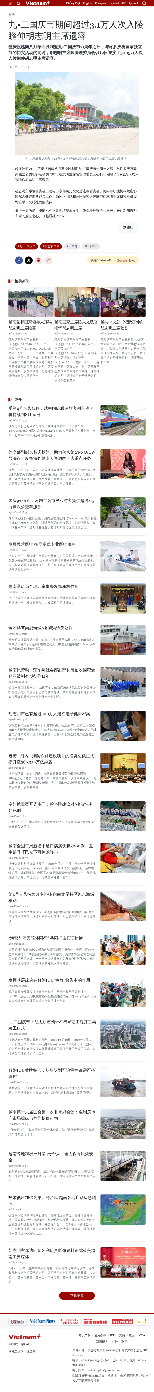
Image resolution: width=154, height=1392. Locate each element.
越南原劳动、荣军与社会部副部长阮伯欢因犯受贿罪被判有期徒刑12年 (51, 673)
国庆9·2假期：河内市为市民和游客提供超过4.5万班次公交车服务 (51, 503)
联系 (125, 1341)
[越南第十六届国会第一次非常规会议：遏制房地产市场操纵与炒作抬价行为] (123, 1124)
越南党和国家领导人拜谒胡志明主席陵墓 (30, 325)
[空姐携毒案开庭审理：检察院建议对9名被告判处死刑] (123, 816)
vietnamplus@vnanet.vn (103, 1370)
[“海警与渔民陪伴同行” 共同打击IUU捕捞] (123, 950)
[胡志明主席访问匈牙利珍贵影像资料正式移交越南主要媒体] (123, 1262)
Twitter (29, 260)
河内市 (93, 246)
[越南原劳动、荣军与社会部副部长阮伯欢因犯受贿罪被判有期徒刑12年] (123, 682)
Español (114, 3)
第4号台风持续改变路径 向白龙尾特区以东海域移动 (51, 897)
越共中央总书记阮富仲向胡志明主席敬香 (122, 325)
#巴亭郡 (72, 246)
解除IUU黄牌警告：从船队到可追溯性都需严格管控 (51, 1073)
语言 (132, 1335)
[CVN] (50, 1322)
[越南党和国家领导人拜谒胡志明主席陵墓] (31, 302)
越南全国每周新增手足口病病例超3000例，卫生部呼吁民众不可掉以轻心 (50, 849)
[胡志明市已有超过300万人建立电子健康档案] (123, 726)
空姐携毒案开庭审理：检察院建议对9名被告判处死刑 (50, 807)
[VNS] (23, 1322)
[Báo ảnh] (103, 1322)
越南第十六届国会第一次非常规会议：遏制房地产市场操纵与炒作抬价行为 (51, 1115)
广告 (115, 1341)
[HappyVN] (129, 1322)
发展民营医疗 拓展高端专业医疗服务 (41, 544)
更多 (18, 399)
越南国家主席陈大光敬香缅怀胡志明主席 (76, 325)
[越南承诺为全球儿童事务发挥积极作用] (123, 598)
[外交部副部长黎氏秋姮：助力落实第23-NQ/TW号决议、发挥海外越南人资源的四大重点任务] (123, 464)
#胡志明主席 (51, 246)
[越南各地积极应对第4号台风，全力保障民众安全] (123, 1166)
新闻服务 (102, 1341)
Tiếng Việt (73, 3)
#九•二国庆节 (26, 246)
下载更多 (77, 1296)
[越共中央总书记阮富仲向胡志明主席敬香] (123, 302)
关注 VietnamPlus (103, 260)
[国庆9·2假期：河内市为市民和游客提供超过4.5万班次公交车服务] (123, 512)
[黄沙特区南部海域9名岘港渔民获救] (123, 640)
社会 (11, 14)
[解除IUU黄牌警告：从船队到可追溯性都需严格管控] (123, 1082)
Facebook (19, 260)
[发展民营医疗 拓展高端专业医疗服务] (123, 556)
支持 (122, 1335)
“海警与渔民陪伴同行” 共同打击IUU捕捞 (45, 938)
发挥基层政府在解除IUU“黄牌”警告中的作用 (49, 980)
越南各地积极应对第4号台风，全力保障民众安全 (50, 1156)
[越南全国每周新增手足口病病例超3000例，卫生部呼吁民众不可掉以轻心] (123, 858)
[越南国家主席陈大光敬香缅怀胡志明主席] (77, 302)
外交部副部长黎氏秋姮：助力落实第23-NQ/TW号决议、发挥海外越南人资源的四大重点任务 (51, 455)
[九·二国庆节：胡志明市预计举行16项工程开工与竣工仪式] (123, 1034)
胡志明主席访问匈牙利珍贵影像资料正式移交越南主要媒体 (51, 1253)
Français (100, 3)
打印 (38, 260)
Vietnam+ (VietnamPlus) (38, 3)
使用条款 (100, 1335)
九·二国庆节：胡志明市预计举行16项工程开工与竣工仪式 (52, 1025)
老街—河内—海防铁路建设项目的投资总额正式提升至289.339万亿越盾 (51, 759)
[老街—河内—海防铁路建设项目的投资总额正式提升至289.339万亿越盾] (123, 768)
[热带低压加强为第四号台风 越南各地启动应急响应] (123, 1209)
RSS (113, 1335)
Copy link (48, 260)
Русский (133, 3)
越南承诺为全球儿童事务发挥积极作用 (43, 586)
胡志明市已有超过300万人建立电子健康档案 (49, 713)
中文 (124, 3)
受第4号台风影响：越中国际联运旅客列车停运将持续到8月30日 (50, 411)
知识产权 (85, 1335)
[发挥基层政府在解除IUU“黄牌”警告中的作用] (123, 992)
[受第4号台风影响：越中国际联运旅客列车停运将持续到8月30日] (123, 420)
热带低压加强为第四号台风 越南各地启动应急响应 (52, 1200)
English (87, 3)
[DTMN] (76, 1322)
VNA (142, 1335)
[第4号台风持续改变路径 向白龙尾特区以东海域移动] (123, 906)
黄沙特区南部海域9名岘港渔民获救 (40, 628)
